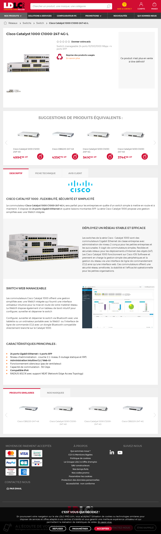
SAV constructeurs (80, 465)
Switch (40, 23)
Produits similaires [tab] (21, 392)
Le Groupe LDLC (72, 462)
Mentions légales (83, 454)
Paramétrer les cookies (80, 476)
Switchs (27, 23)
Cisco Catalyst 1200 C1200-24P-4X (26, 150)
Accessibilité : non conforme (80, 483)
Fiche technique (45, 173)
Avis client (75, 173)
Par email (16, 488)
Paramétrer (80, 528)
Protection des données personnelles (80, 480)
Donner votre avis (81, 41)
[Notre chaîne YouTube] (120, 454)
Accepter (103, 528)
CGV (70, 454)
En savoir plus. (105, 522)
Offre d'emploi (89, 462)
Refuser (58, 528)
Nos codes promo (80, 472)
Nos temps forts (80, 469)
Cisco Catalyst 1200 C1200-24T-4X (131, 150)
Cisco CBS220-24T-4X (63, 149)
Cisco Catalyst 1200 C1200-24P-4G (96, 150)
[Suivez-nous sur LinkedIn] (112, 453)
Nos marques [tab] (55, 392)
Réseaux (12, 23)
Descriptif (15, 173)
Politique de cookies (80, 458)
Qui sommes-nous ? (80, 451)
